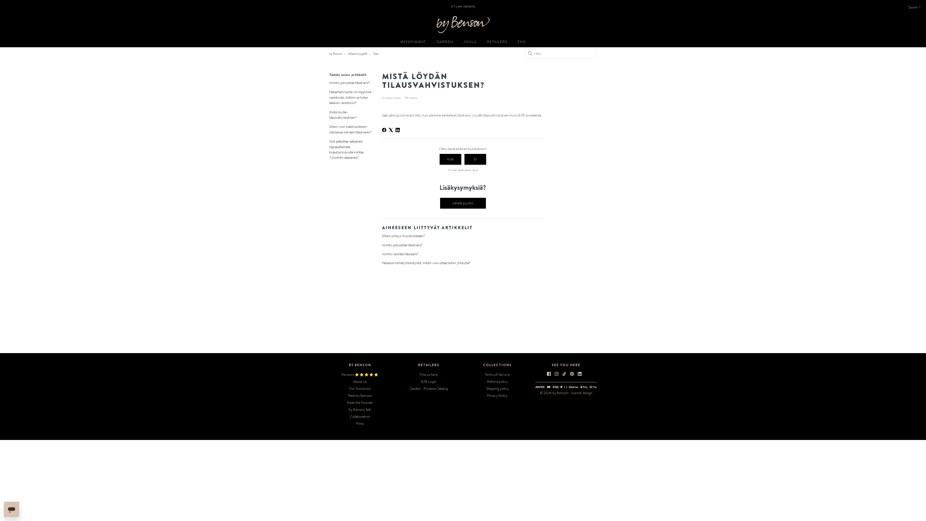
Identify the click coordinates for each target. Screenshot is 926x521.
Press (360, 423)
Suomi (913, 7)
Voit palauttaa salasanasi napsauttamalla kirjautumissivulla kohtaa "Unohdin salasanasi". (346, 149)
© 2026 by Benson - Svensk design (566, 393)
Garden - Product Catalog (429, 388)
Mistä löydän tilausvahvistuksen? (343, 115)
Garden (444, 41)
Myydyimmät (413, 41)
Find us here (429, 374)
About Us (360, 381)
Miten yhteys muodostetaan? (403, 235)
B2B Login (428, 381)
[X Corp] (391, 130)
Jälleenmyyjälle (357, 53)
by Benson (335, 53)
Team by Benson (360, 395)
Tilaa (376, 53)
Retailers (497, 41)
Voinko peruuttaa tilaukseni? (349, 82)
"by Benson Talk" (360, 409)
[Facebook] (384, 130)
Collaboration (360, 416)
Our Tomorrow (360, 388)
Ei (475, 159)
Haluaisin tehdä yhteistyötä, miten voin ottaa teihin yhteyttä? (426, 262)
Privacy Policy (497, 395)
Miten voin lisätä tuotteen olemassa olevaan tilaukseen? (350, 129)
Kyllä (450, 159)
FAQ (522, 41)
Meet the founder (360, 402)
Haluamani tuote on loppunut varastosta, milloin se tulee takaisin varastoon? (350, 97)
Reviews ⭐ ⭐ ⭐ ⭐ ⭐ (360, 374)
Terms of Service (497, 374)
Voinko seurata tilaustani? (400, 254)
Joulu (470, 41)
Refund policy (497, 381)
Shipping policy (497, 388)
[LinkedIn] (397, 130)
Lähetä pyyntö (462, 203)
